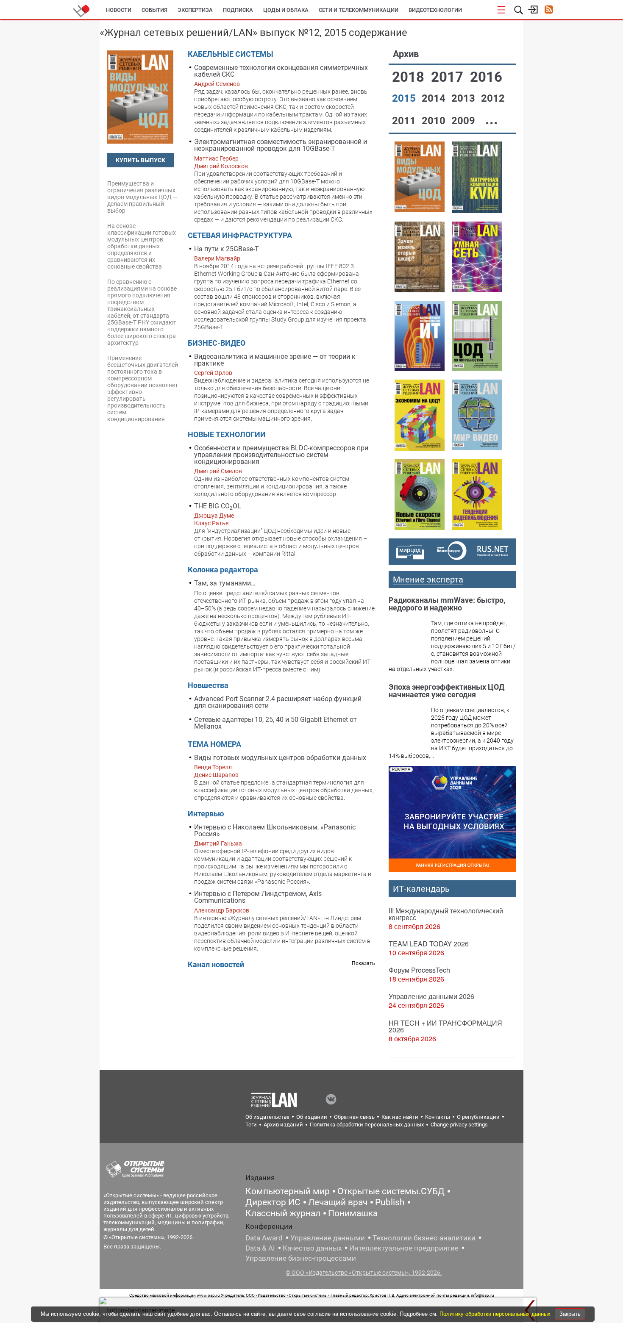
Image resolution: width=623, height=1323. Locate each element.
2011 (405, 121)
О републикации (478, 1117)
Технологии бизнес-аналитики (424, 1238)
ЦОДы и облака (286, 10)
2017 (449, 77)
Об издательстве (267, 1117)
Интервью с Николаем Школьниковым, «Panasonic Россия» (275, 830)
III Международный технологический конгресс (446, 914)
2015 (405, 98)
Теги (251, 1124)
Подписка (238, 10)
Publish (390, 1202)
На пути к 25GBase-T (226, 249)
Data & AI (260, 1248)
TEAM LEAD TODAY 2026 (429, 944)
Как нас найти (399, 1117)
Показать (363, 963)
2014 (435, 98)
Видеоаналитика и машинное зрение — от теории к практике (275, 359)
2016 (486, 77)
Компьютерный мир (287, 1191)
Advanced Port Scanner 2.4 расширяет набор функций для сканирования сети (278, 702)
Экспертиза (195, 10)
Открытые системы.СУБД (391, 1191)
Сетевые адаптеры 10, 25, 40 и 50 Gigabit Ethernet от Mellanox (275, 723)
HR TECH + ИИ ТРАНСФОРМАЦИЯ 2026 (445, 1026)
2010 (435, 121)
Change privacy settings (459, 1124)
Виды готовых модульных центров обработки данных (280, 758)
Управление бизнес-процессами (300, 1258)
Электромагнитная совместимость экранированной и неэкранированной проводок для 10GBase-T (280, 145)
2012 (493, 98)
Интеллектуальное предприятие (404, 1248)
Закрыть (570, 1314)
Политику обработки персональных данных (495, 1314)
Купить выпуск (140, 160)
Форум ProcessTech (419, 970)
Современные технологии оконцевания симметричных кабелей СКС (281, 71)
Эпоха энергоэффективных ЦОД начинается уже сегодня (446, 690)
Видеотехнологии (435, 10)
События (154, 10)
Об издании (311, 1117)
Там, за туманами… (225, 583)
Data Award (264, 1238)
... (491, 119)
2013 (464, 98)
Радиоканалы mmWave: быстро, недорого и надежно (447, 604)
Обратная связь (354, 1117)
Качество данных (312, 1248)
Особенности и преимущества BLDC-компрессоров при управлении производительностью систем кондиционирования (281, 455)
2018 (410, 77)
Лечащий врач (337, 1202)
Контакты (437, 1117)
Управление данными (327, 1238)
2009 (464, 121)
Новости (118, 10)
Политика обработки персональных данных (367, 1124)
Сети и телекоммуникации (358, 10)
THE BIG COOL (217, 506)
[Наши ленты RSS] (548, 10)
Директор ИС (272, 1202)
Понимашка (353, 1213)
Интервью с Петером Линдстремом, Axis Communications (258, 897)
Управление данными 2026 (431, 996)
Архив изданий (283, 1124)
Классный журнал (282, 1213)
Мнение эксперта (428, 579)
